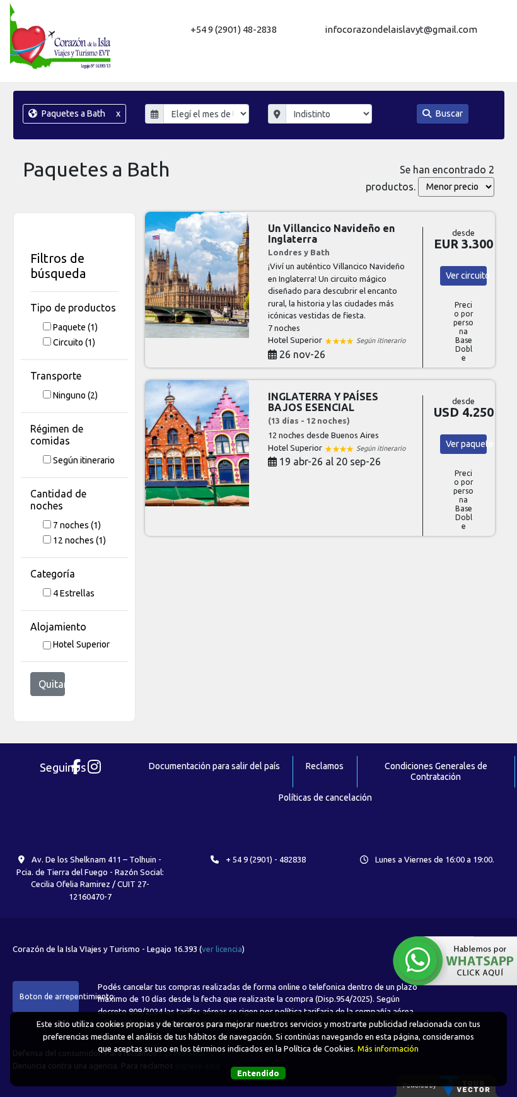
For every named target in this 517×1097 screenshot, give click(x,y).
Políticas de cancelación (325, 797)
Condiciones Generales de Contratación (436, 771)
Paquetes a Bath (80, 113)
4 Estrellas (74, 593)
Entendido (258, 1073)
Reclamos (325, 766)
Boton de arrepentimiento (49, 996)
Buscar (448, 113)
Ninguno (75, 395)
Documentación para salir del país (214, 766)
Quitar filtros (51, 684)
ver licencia (222, 948)
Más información (388, 1048)
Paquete (75, 327)
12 (79, 540)
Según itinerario (84, 460)
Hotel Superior (81, 644)
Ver (466, 275)
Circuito (74, 342)
